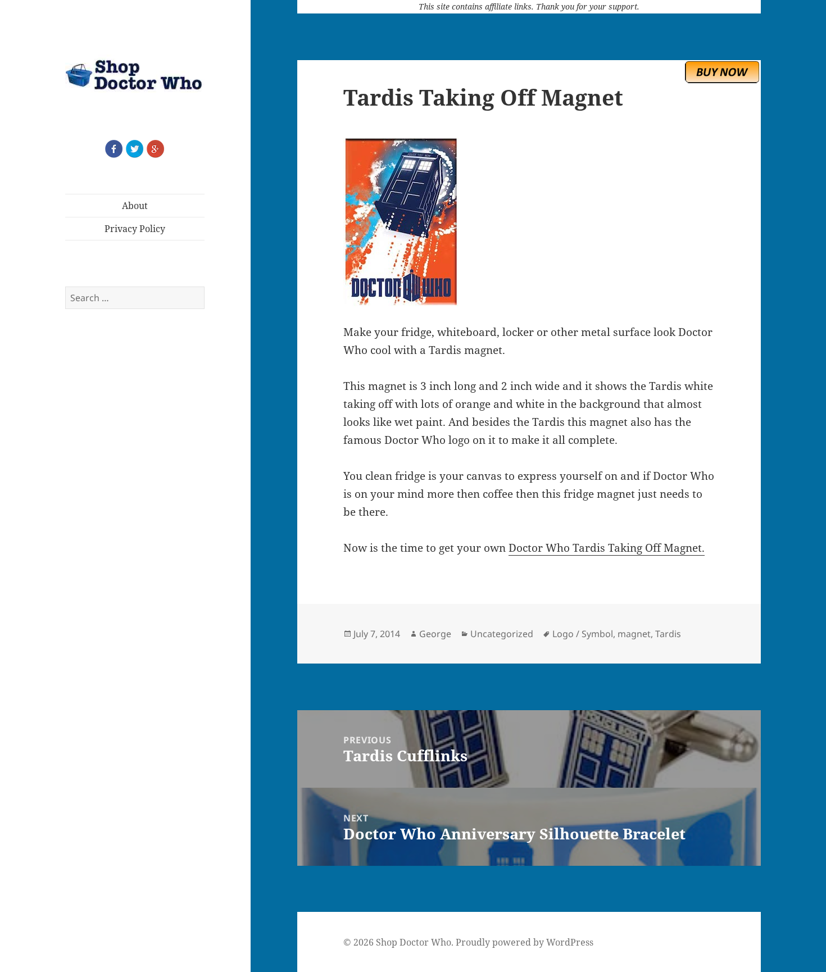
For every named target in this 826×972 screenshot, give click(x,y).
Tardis (668, 634)
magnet (634, 634)
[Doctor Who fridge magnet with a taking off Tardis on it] (528, 222)
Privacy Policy (135, 228)
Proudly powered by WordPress (524, 942)
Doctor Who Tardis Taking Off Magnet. (607, 547)
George (435, 634)
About (135, 205)
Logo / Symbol (582, 634)
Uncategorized (501, 634)
